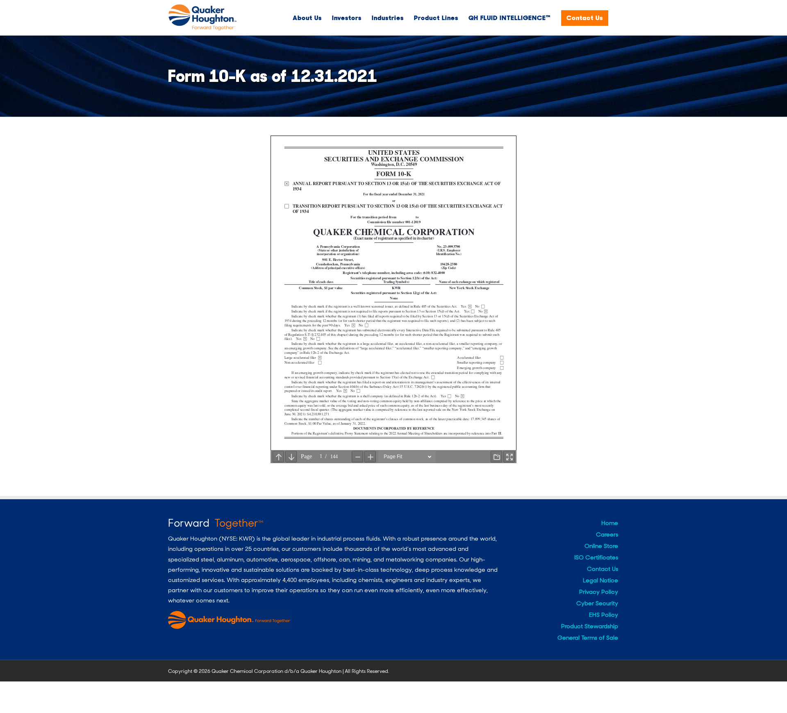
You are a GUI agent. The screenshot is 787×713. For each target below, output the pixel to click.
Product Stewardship (589, 626)
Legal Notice (600, 580)
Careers (607, 534)
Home (609, 523)
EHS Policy (603, 614)
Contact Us (602, 569)
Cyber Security (597, 603)
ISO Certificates (596, 557)
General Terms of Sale (587, 637)
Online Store (601, 546)
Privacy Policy (598, 591)
